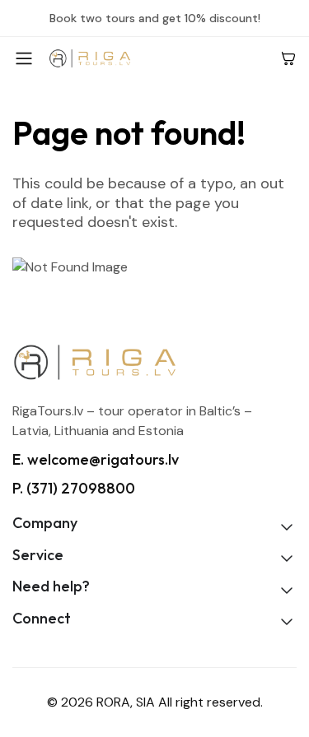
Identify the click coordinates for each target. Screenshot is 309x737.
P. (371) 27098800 (73, 488)
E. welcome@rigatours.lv (95, 459)
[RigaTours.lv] (158, 58)
